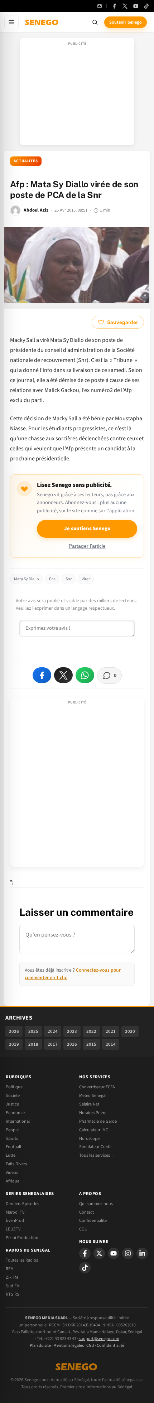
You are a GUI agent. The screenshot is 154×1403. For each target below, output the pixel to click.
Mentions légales (68, 1345)
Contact (86, 1212)
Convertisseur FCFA (97, 1087)
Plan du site (40, 1345)
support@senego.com (99, 1339)
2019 (14, 1044)
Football (13, 1146)
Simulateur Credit (95, 1146)
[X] (99, 1253)
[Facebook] (114, 6)
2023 (72, 1031)
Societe (13, 1095)
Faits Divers (16, 1164)
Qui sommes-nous (96, 1203)
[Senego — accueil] (42, 22)
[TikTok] (146, 6)
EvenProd (15, 1220)
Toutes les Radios (22, 1260)
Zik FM (12, 1277)
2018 (33, 1044)
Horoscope (89, 1138)
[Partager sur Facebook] (42, 675)
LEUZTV (13, 1229)
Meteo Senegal (92, 1095)
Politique (14, 1087)
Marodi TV (15, 1212)
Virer (86, 579)
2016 (72, 1044)
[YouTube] (136, 6)
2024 (53, 1031)
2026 (14, 1031)
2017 (53, 1044)
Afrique (12, 1181)
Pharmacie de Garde (98, 1121)
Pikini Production (22, 1237)
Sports (12, 1138)
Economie (15, 1112)
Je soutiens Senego (87, 528)
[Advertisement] (77, 94)
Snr (69, 579)
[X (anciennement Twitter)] (125, 6)
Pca (52, 579)
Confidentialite (93, 1220)
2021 (111, 1031)
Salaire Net (89, 1104)
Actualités (26, 161)
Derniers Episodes (22, 1203)
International (18, 1121)
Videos (12, 1172)
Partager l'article (87, 546)
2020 (130, 1031)
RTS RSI (13, 1294)
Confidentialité (110, 1345)
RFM (10, 1269)
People (12, 1130)
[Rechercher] (95, 22)
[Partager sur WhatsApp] (85, 675)
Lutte (10, 1155)
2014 (111, 1044)
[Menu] (11, 22)
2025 (33, 1031)
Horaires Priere (92, 1112)
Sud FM (13, 1286)
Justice (12, 1104)
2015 (91, 1044)
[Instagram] (128, 1253)
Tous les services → (97, 1155)
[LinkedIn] (142, 1253)
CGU (83, 1229)
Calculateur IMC (93, 1130)
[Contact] (99, 6)
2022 (91, 1031)
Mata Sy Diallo (26, 579)
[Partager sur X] (63, 675)
